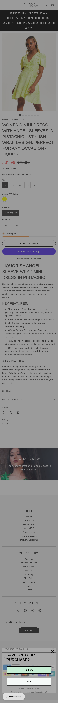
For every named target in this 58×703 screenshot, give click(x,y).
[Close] (52, 651)
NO (29, 681)
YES (29, 670)
